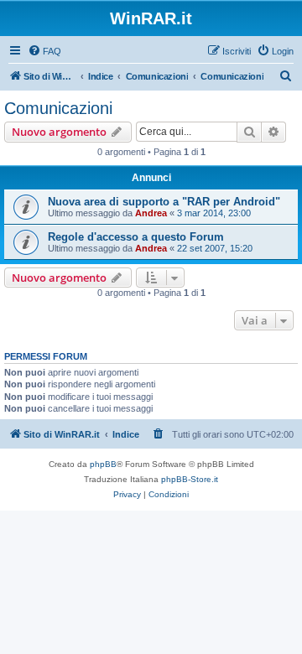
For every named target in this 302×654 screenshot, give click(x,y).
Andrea (151, 213)
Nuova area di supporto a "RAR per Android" (164, 201)
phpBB (103, 464)
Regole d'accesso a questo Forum (136, 237)
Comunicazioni (58, 108)
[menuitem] (44, 51)
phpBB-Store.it (189, 479)
